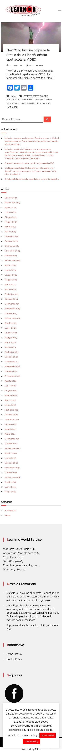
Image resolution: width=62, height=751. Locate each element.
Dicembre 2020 (12, 439)
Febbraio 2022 (11, 410)
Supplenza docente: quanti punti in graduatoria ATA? (29, 163)
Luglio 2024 (10, 270)
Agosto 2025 (10, 207)
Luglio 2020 (10, 458)
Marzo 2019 (10, 492)
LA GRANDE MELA (26, 99)
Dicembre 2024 (12, 246)
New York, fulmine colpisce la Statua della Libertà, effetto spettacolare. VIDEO (28, 54)
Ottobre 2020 (11, 443)
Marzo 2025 (10, 231)
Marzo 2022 (10, 405)
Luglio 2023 (10, 328)
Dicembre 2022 (12, 361)
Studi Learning (36, 65)
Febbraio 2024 (11, 294)
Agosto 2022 (11, 381)
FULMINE (11, 99)
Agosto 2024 (10, 265)
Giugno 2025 (11, 217)
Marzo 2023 (10, 347)
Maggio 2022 (11, 395)
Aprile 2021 (10, 434)
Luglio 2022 (10, 386)
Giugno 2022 (11, 390)
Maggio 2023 (11, 337)
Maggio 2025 (11, 222)
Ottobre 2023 (11, 313)
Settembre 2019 (12, 477)
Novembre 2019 (12, 467)
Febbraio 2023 (11, 352)
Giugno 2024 (11, 275)
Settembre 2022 (12, 376)
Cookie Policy (14, 659)
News (13, 96)
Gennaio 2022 (11, 414)
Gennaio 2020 (11, 463)
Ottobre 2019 (11, 472)
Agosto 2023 (10, 323)
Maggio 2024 (11, 280)
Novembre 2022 (12, 366)
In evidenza (10, 510)
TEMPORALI (12, 107)
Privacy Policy (14, 654)
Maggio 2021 (11, 429)
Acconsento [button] (48, 735)
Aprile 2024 (10, 284)
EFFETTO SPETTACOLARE (36, 96)
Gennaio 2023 (11, 357)
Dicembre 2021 (12, 419)
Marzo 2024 (10, 289)
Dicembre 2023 (12, 304)
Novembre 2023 (12, 308)
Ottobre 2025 (11, 198)
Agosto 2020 (11, 453)
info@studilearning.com (24, 565)
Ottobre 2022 (11, 371)
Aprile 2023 (10, 342)
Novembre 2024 (12, 251)
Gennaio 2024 (11, 299)
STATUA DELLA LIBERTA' (38, 103)
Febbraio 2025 (11, 236)
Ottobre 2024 (11, 255)
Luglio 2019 (10, 487)
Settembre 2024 (12, 260)
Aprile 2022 (10, 400)
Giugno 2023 (11, 333)
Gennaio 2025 (11, 241)
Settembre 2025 (12, 202)
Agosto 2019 (10, 482)
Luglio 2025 (10, 212)
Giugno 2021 (11, 424)
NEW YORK (20, 103)
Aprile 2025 (10, 226)
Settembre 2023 (12, 318)
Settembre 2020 (12, 448)
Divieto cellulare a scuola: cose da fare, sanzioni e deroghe (32, 179)
